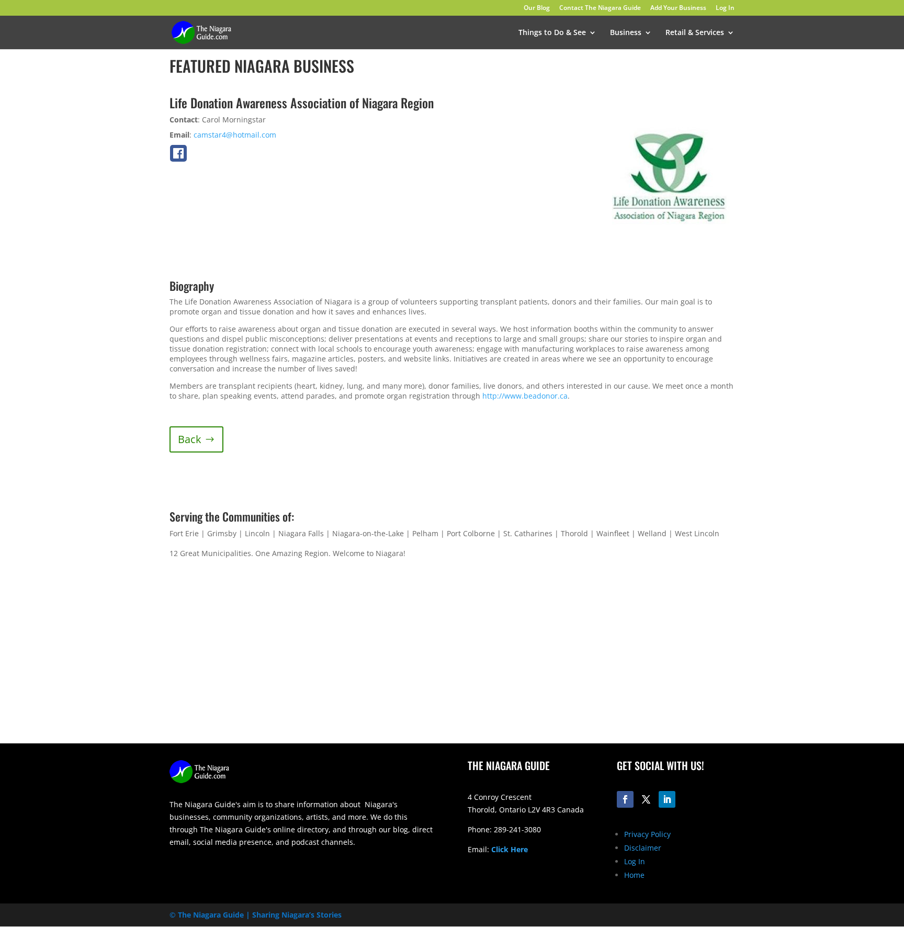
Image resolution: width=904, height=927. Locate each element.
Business (625, 33)
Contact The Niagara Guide (600, 8)
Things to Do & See (552, 33)
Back (189, 439)
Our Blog (537, 8)
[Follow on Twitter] (646, 799)
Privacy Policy (647, 834)
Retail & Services (694, 33)
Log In (725, 8)
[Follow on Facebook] (625, 799)
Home (634, 875)
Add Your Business (678, 8)
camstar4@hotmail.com (235, 135)
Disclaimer (642, 848)
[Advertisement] (601, 661)
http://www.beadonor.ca (525, 396)
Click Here (509, 849)
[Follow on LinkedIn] (667, 799)
